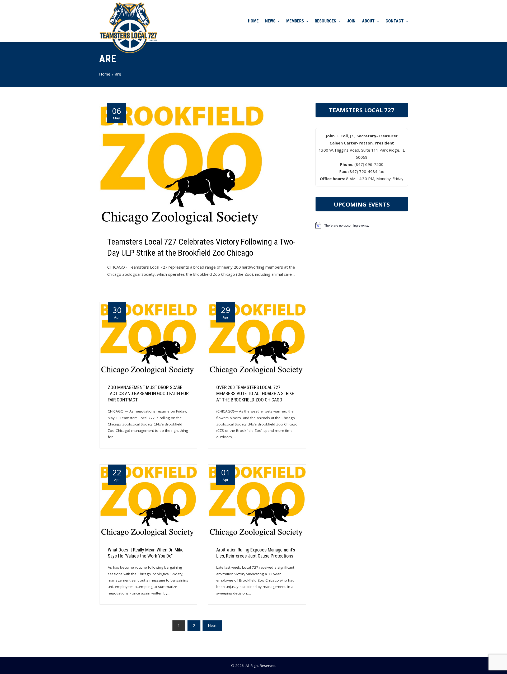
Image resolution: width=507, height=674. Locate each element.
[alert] (361, 225)
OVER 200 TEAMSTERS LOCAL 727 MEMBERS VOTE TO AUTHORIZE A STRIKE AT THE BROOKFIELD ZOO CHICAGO (255, 393)
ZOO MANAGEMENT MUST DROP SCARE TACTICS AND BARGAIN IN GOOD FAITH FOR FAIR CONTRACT (148, 393)
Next (212, 625)
